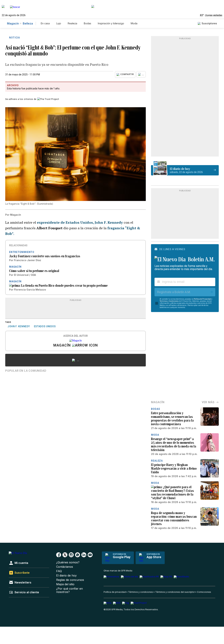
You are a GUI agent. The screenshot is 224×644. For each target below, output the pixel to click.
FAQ (59, 571)
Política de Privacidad (202, 299)
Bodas (87, 23)
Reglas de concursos (70, 580)
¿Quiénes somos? (67, 562)
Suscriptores (209, 23)
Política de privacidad (115, 592)
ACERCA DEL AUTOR (75, 336)
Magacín (13, 23)
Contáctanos (64, 566)
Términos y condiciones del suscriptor (175, 592)
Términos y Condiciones (169, 301)
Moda (134, 23)
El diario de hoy (66, 575)
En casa (45, 23)
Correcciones (204, 592)
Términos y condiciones (140, 592)
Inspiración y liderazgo (111, 23)
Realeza (72, 23)
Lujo (58, 23)
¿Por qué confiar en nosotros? (69, 590)
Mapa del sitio (65, 584)
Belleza (28, 23)
